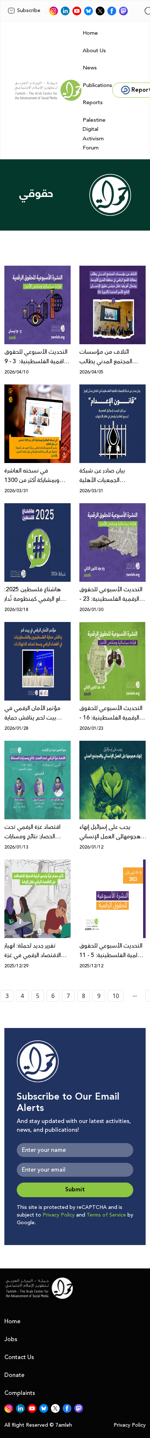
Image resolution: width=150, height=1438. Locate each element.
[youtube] (76, 11)
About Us (94, 50)
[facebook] (111, 11)
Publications (97, 85)
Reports (93, 102)
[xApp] (100, 11)
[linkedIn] (65, 11)
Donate (14, 1375)
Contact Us (19, 1357)
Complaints (19, 1393)
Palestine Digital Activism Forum (94, 134)
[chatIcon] (123, 11)
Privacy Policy (59, 1215)
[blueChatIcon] (88, 11)
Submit (75, 1189)
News (90, 68)
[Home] (48, 90)
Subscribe (28, 11)
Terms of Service (106, 1215)
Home (90, 33)
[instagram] (53, 11)
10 (115, 996)
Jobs (10, 1339)
